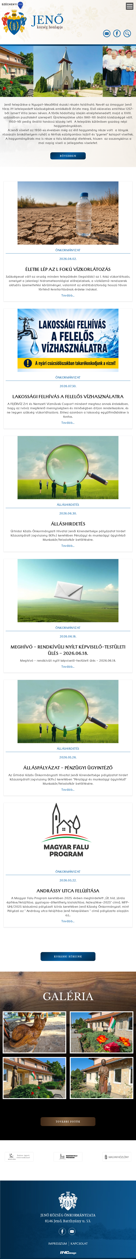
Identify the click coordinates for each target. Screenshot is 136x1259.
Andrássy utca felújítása (68, 891)
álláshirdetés (68, 504)
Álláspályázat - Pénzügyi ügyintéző (68, 768)
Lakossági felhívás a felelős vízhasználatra (68, 397)
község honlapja (50, 27)
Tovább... (67, 295)
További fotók (68, 1121)
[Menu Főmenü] (129, 6)
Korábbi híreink (68, 956)
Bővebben (68, 155)
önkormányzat (68, 250)
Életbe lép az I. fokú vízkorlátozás (68, 270)
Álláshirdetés (68, 524)
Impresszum (57, 1243)
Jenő (48, 20)
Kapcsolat (79, 1243)
